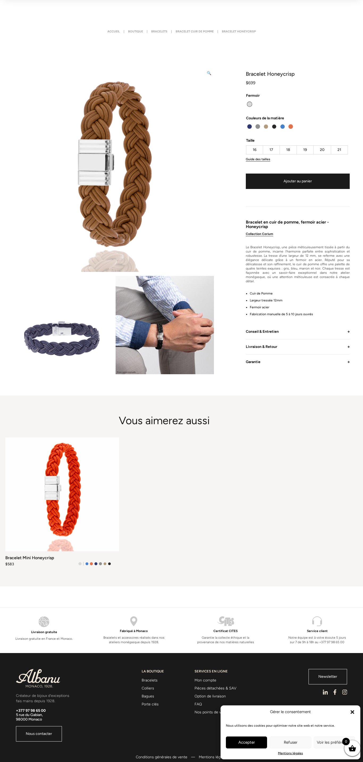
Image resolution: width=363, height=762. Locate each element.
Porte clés (150, 704)
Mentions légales (290, 753)
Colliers (148, 688)
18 (288, 150)
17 (271, 150)
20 (322, 150)
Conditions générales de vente (161, 757)
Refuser (290, 742)
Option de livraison (210, 696)
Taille (250, 140)
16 (254, 150)
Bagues (148, 696)
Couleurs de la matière (265, 118)
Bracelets (159, 31)
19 (305, 150)
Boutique (135, 31)
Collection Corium (259, 234)
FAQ (198, 704)
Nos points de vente (212, 712)
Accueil (113, 31)
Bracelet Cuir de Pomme (195, 31)
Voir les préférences (334, 742)
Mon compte (205, 680)
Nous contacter (39, 733)
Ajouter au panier (298, 181)
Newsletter (327, 676)
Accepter (246, 742)
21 (339, 150)
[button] (352, 712)
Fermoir (253, 95)
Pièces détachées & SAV (216, 688)
